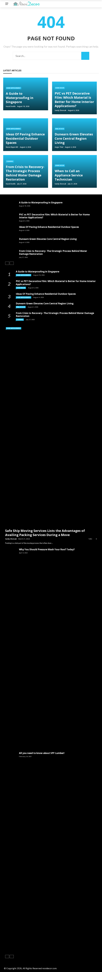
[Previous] (7, 263)
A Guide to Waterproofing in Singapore (40, 202)
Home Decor (59, 88)
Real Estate (59, 129)
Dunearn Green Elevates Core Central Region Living (48, 238)
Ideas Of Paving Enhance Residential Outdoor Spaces (49, 226)
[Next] (12, 263)
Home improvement (14, 88)
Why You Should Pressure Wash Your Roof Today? (47, 549)
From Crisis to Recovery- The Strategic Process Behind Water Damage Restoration (53, 252)
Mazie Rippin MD (12, 147)
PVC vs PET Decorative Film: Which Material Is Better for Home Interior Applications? (54, 216)
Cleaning (10, 161)
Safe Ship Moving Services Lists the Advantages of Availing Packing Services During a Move (45, 532)
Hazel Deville (11, 106)
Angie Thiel (59, 147)
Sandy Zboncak (60, 110)
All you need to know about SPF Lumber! (41, 753)
